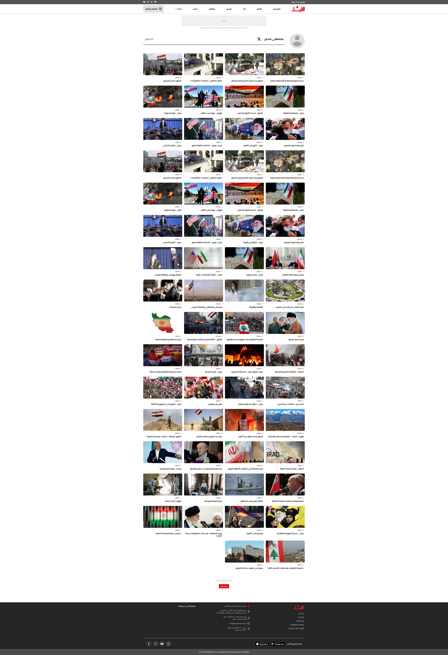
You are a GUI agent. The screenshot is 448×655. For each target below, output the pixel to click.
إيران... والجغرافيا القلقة (293, 113)
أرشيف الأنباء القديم (296, 628)
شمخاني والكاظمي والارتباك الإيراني (206, 307)
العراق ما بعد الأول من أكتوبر (251, 436)
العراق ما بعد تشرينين (172, 80)
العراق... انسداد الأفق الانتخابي (250, 113)
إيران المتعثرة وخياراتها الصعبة (168, 339)
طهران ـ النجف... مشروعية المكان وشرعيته (286, 436)
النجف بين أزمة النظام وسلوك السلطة (165, 371)
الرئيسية (276, 9)
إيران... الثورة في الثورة (253, 145)
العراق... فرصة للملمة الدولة (292, 468)
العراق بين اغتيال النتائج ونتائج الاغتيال (247, 80)
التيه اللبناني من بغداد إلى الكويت (289, 307)
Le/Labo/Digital (243, 651)
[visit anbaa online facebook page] (149, 644)
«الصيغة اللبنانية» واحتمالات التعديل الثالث (285, 568)
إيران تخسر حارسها (296, 339)
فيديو (229, 9)
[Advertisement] (224, 20)
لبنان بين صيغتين (215, 404)
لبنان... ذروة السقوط (172, 113)
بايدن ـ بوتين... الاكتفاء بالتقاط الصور (207, 145)
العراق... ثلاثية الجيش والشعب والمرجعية (204, 339)
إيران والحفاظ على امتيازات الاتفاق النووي (245, 468)
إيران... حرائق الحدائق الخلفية (250, 404)
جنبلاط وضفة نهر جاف (213, 501)
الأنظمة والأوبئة (256, 307)
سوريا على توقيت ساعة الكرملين (249, 568)
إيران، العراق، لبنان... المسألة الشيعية (247, 371)
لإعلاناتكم (300, 621)
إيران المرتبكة (175, 307)
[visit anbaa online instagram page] (168, 644)
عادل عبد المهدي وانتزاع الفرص (209, 436)
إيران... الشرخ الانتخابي (172, 145)
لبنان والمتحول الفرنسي (294, 145)
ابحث (179, 9)
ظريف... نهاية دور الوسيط (170, 468)
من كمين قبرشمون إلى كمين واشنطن (206, 468)
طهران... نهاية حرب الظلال (211, 113)
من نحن (301, 613)
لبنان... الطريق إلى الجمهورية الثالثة (166, 404)
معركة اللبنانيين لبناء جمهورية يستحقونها (245, 339)
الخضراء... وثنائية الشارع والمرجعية (289, 371)
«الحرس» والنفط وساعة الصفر (168, 533)
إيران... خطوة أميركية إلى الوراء (209, 274)
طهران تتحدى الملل (173, 501)
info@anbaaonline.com (238, 623)
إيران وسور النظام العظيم (293, 274)
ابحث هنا (224, 586)
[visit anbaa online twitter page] (155, 644)
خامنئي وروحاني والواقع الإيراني (167, 274)
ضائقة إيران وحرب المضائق (251, 501)
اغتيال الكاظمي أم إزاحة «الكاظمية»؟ (206, 80)
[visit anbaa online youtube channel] (162, 644)
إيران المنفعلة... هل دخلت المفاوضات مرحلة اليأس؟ (203, 534)
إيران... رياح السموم (254, 274)
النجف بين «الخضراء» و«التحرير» (290, 404)
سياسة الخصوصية (297, 624)
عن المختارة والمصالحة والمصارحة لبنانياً (287, 80)
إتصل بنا (301, 617)
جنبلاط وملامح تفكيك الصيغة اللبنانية (288, 501)
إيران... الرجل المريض (213, 371)
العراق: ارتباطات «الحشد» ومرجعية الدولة (164, 436)
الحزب (195, 9)
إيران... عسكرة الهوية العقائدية (290, 533)
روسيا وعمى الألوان (254, 533)
